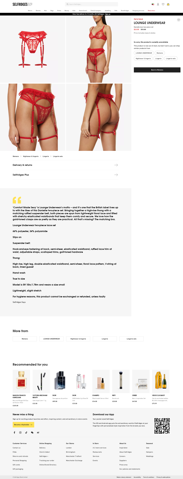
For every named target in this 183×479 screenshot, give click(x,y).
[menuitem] (30, 10)
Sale (147, 448)
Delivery (42, 448)
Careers (122, 456)
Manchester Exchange (74, 460)
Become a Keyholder (21, 425)
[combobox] (93, 4)
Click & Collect (44, 452)
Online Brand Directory (47, 465)
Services (96, 456)
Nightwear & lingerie (30, 156)
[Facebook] (14, 433)
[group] (91, 389)
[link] (21, 401)
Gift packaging (18, 469)
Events (95, 460)
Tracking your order (46, 460)
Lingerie (46, 156)
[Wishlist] (163, 4)
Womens (16, 156)
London (69, 448)
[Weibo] (38, 433)
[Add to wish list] (178, 20)
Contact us (16, 448)
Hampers (149, 452)
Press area (123, 465)
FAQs (15, 452)
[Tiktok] (26, 433)
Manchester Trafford (73, 456)
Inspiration (123, 448)
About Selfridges (125, 452)
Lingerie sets (58, 156)
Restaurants (97, 452)
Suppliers (123, 460)
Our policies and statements (129, 469)
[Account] (158, 4)
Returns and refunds (20, 456)
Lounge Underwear (50, 207)
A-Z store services (99, 448)
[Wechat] (32, 433)
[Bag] (168, 4)
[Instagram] (20, 433)
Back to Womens (157, 70)
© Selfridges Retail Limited (20, 477)
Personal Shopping (19, 460)
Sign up (107, 14)
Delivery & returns (22, 165)
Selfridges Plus (21, 174)
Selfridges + (43, 456)
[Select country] (153, 4)
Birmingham (70, 452)
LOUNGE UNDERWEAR (149, 23)
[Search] (67, 4)
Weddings (149, 456)
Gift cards (16, 465)
